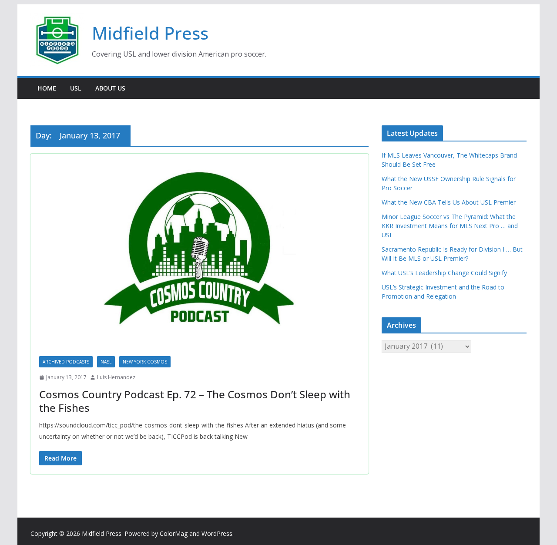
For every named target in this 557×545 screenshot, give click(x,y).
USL (75, 88)
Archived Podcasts (66, 362)
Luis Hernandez (116, 377)
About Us (110, 88)
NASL (106, 362)
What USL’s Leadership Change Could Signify (444, 273)
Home (46, 88)
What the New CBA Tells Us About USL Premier (449, 202)
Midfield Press (150, 33)
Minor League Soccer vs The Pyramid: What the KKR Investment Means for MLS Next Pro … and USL (450, 225)
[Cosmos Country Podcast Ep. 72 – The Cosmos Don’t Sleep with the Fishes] (199, 250)
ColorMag (174, 533)
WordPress (216, 533)
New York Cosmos (145, 362)
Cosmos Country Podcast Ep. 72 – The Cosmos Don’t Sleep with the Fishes (194, 401)
